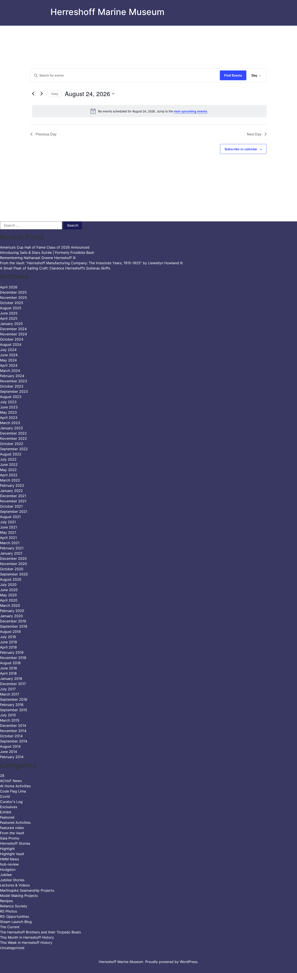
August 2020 (10, 579)
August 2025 (10, 308)
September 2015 (13, 710)
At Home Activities (15, 786)
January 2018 (11, 678)
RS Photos (8, 911)
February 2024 (12, 376)
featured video (12, 828)
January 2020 (11, 616)
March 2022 (10, 480)
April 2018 (8, 673)
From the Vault (12, 833)
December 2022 (13, 433)
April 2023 (8, 417)
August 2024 (10, 344)
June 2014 (8, 751)
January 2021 (11, 553)
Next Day (254, 134)
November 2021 (13, 501)
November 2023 (13, 381)
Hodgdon (7, 869)
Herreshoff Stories (15, 843)
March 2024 (10, 370)
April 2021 (8, 537)
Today (54, 93)
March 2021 (9, 543)
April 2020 (8, 600)
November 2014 (13, 731)
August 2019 (10, 631)
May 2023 (8, 412)
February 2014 (11, 757)
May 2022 (8, 470)
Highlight (7, 848)
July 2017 (8, 689)
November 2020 (13, 564)
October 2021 (11, 506)
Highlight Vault (12, 854)
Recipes (6, 901)
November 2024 (13, 334)
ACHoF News (11, 781)
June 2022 (9, 464)
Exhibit (5, 812)
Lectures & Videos (15, 885)
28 (2, 775)
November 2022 (13, 438)
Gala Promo (9, 838)
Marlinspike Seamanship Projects (27, 890)
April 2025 (8, 318)
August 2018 (10, 663)
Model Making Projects (19, 895)
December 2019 (13, 621)
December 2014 (13, 725)
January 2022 (11, 490)
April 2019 (8, 647)
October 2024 (11, 339)
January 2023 (11, 428)
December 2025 (13, 292)
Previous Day (46, 134)
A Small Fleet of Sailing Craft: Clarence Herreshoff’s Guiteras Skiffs (55, 268)
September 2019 (13, 626)
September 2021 (13, 511)
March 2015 (9, 720)
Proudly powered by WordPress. (171, 962)
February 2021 (11, 548)
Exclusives (8, 807)
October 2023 (11, 386)
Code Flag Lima (13, 791)
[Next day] (41, 93)
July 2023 (8, 402)
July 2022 (8, 459)
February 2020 (12, 611)
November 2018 (13, 657)
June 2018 (8, 668)
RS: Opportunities (14, 916)
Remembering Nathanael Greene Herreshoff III (37, 258)
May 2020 (8, 595)
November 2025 (13, 297)
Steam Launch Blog (16, 922)
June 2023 (9, 407)
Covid (5, 796)
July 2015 (8, 715)
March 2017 (9, 694)
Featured (7, 817)
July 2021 (8, 522)
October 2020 (11, 569)
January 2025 (11, 323)
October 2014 (11, 736)
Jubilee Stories (12, 880)
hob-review (9, 864)
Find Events (233, 75)
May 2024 (8, 360)
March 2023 (10, 423)
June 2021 (8, 527)
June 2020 (9, 590)
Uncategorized (12, 948)
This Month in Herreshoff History (27, 937)
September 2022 (14, 449)
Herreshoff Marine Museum (107, 12)
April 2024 (8, 365)
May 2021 (8, 532)
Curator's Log (11, 801)
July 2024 (8, 350)
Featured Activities (15, 822)
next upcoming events (190, 111)
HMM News (9, 859)
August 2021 (10, 517)
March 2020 (10, 605)
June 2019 (8, 642)
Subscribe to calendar (241, 149)
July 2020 (8, 584)
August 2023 (10, 397)
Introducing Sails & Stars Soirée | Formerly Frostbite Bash (47, 252)
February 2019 (11, 652)
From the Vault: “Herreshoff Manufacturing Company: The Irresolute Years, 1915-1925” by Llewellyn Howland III (91, 263)
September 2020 (14, 574)
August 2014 (10, 746)
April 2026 (8, 287)
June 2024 (9, 355)
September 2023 (14, 391)
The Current (10, 927)
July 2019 (8, 637)
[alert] (149, 111)
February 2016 (11, 704)
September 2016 (13, 699)
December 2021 (13, 496)
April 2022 (8, 475)
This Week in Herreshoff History (26, 942)
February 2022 (12, 485)
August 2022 (10, 454)
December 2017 (13, 684)
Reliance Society (13, 906)
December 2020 (13, 558)
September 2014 (13, 741)
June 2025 (9, 313)
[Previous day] (33, 93)
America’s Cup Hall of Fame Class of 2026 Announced (44, 247)
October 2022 (11, 443)
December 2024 (13, 329)
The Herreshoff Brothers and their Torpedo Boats (40, 932)
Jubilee (6, 875)
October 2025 (11, 303)
